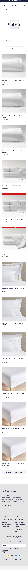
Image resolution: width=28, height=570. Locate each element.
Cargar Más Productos (14, 472)
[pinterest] (5, 505)
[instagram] (2, 505)
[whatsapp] (10, 505)
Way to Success (20, 559)
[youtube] (8, 505)
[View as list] (15, 48)
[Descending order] (21, 40)
